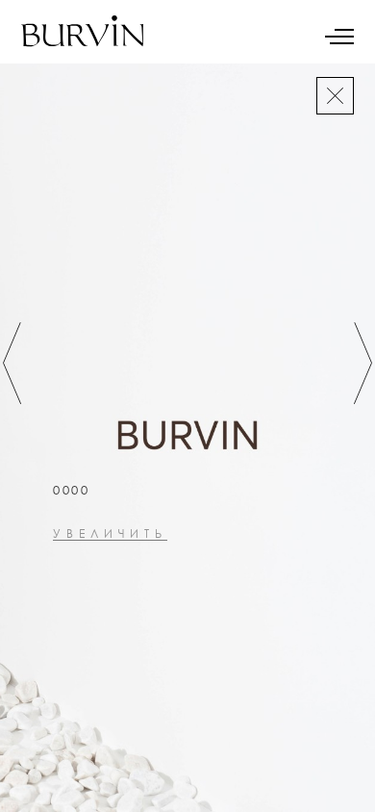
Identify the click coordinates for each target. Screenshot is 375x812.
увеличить (110, 534)
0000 (71, 490)
